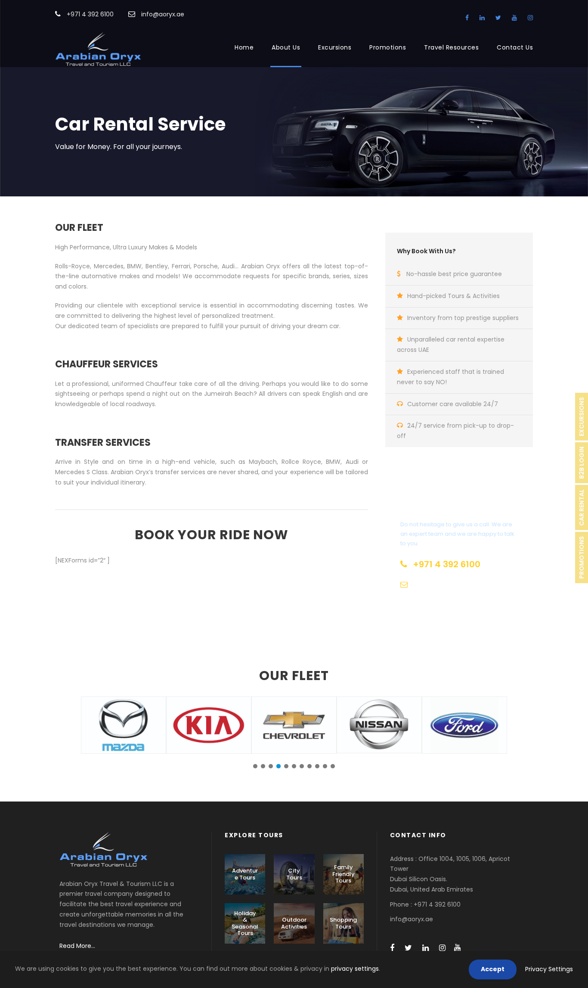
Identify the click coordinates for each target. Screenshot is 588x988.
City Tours (294, 874)
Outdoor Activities (294, 923)
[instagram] (530, 17)
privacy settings (355, 968)
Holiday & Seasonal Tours (245, 923)
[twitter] (498, 17)
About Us (286, 47)
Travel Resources (451, 47)
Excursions (334, 47)
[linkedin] (482, 17)
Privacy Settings (549, 969)
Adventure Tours (245, 874)
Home (244, 47)
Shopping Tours (343, 923)
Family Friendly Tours (343, 874)
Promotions (387, 47)
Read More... (77, 945)
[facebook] (467, 17)
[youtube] (514, 17)
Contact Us (515, 47)
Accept (492, 969)
